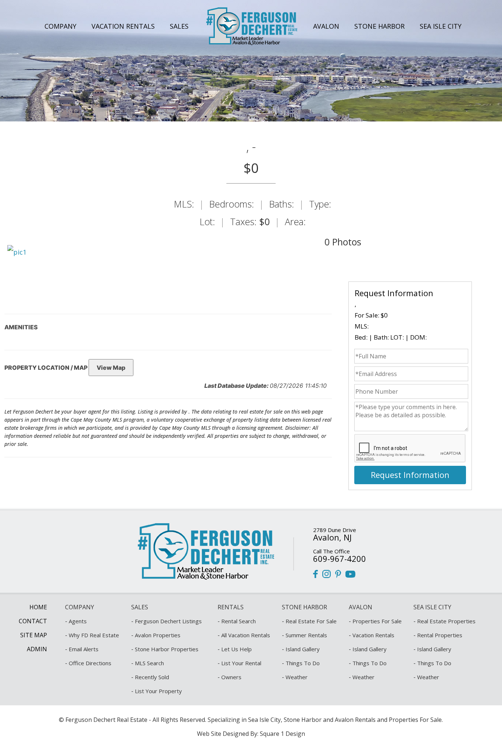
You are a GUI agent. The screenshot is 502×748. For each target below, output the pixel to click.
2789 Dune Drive (334, 529)
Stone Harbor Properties (166, 649)
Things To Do (303, 663)
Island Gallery (303, 649)
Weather (297, 677)
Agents (78, 621)
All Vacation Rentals (245, 635)
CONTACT (33, 621)
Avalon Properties (157, 635)
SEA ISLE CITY (441, 26)
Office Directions (90, 663)
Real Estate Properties (446, 621)
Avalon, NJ (332, 537)
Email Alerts (83, 649)
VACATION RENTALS (123, 26)
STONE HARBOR (379, 26)
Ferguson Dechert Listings (168, 621)
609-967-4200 (339, 558)
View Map (111, 367)
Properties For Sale (377, 621)
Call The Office (331, 551)
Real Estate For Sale (311, 621)
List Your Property (158, 691)
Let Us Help (236, 649)
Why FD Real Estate (94, 635)
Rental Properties (439, 635)
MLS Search (149, 663)
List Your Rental (241, 663)
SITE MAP (33, 635)
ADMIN (37, 649)
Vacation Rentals (373, 635)
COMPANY (60, 26)
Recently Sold (152, 677)
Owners (231, 677)
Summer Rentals (306, 635)
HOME (38, 607)
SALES (179, 26)
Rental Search (238, 621)
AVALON (326, 26)
